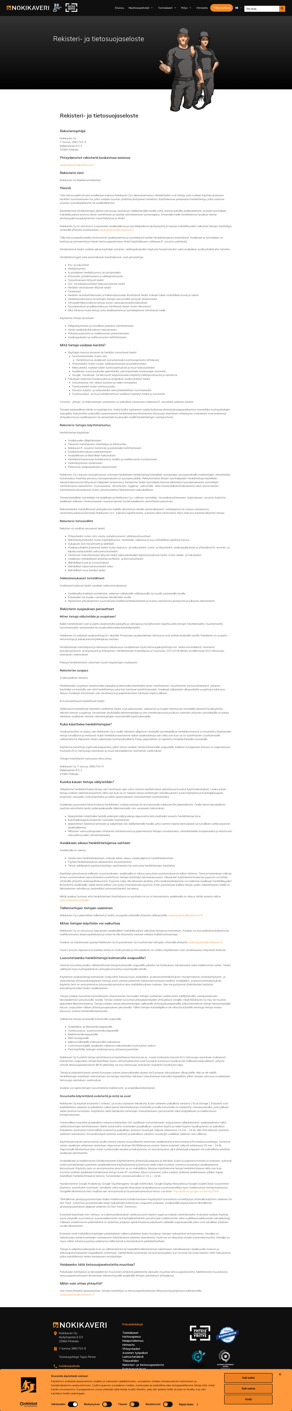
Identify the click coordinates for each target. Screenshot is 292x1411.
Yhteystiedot (131, 1348)
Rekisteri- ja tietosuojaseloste (143, 1364)
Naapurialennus (133, 1340)
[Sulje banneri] (280, 1374)
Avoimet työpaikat (135, 1353)
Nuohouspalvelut (139, 7)
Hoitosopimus (131, 1336)
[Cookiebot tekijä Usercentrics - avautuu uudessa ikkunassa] (28, 1404)
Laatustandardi (132, 1356)
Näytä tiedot (186, 1404)
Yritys (184, 7)
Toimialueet (165, 7)
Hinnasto (202, 7)
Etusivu (119, 7)
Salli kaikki (248, 1377)
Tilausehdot (130, 1360)
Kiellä (248, 1399)
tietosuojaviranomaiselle (74, 900)
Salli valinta (248, 1388)
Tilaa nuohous (222, 7)
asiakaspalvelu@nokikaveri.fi (77, 165)
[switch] (107, 1404)
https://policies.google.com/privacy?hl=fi (196, 1191)
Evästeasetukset (134, 1369)
